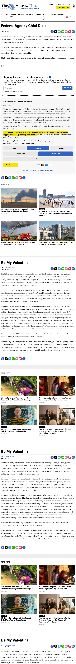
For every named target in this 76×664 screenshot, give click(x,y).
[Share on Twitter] (55, 31)
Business (29, 14)
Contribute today (63, 7)
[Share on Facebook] (52, 31)
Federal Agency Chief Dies (23, 26)
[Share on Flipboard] (69, 31)
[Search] (74, 17)
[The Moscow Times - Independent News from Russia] (20, 6)
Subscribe (67, 88)
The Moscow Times (9, 268)
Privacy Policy (19, 91)
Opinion (38, 14)
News (6, 14)
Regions (21, 14)
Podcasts (52, 14)
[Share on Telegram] (59, 31)
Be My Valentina (14, 263)
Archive (61, 14)
